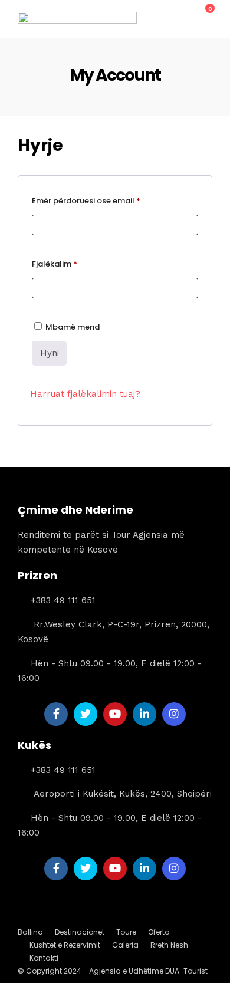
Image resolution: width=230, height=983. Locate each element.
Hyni (49, 353)
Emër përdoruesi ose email (115, 202)
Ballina (30, 932)
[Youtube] (115, 714)
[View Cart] (203, 15)
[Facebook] (56, 714)
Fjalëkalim (84, 265)
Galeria (125, 945)
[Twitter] (85, 714)
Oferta (159, 932)
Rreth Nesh (169, 945)
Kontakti (43, 958)
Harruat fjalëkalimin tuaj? (85, 394)
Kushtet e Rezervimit (64, 945)
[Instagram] (174, 714)
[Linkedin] (144, 714)
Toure (126, 932)
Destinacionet (79, 932)
